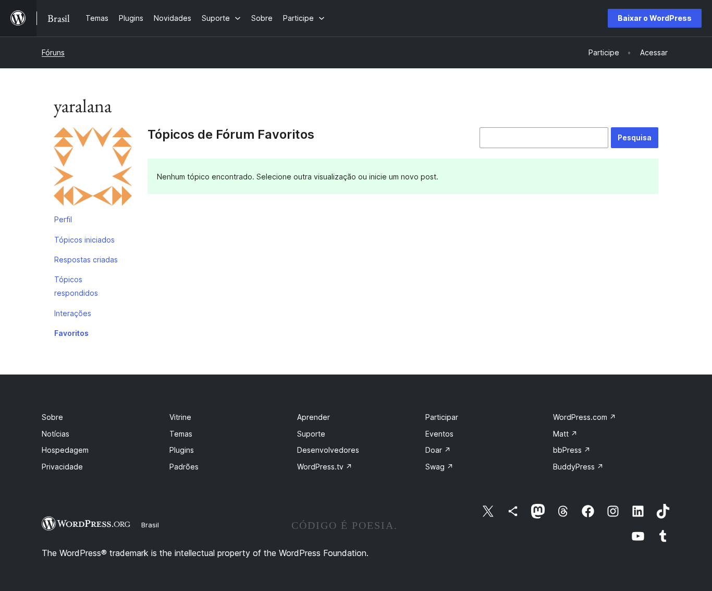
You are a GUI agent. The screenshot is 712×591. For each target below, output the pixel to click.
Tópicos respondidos (76, 286)
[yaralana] (93, 168)
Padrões (184, 466)
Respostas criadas (86, 259)
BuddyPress (578, 466)
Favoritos (71, 333)
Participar (441, 417)
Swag (439, 466)
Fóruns (53, 52)
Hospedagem (65, 449)
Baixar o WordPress (655, 18)
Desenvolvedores (328, 449)
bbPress (572, 449)
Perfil (63, 219)
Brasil (150, 525)
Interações (72, 313)
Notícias (55, 433)
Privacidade (62, 466)
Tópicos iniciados (84, 239)
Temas (180, 433)
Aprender (313, 417)
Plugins (181, 449)
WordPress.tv (324, 466)
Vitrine (180, 417)
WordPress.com (584, 417)
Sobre (52, 417)
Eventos (439, 433)
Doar (438, 449)
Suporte (311, 433)
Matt (565, 433)
